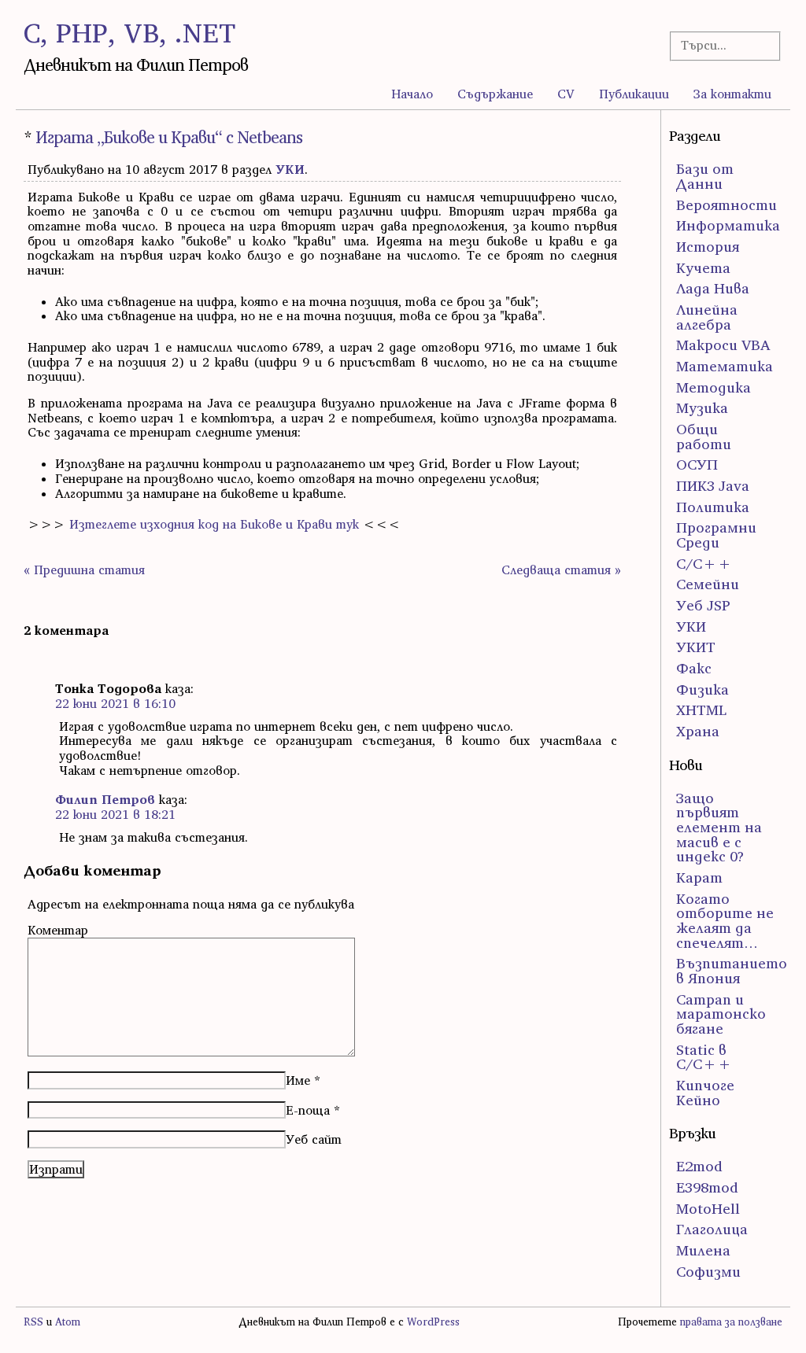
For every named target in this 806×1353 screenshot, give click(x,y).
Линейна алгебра (707, 317)
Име (298, 1080)
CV (566, 93)
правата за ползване (731, 1322)
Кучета (703, 268)
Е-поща (308, 1110)
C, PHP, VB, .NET (129, 33)
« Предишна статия (84, 569)
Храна (697, 731)
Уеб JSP (703, 605)
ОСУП (697, 464)
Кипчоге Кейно (705, 1092)
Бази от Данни (705, 176)
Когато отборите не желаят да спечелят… (725, 921)
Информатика (728, 225)
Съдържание (495, 93)
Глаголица (712, 1229)
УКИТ (695, 647)
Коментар (58, 930)
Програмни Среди (716, 534)
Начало (412, 93)
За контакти (732, 93)
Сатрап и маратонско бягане (721, 1014)
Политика (712, 507)
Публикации (634, 93)
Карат (699, 877)
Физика (702, 689)
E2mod (699, 1166)
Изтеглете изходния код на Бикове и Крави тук (214, 524)
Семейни (707, 584)
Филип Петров (105, 799)
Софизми (708, 1272)
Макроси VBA (723, 345)
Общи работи (703, 436)
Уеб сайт (314, 1139)
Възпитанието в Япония (731, 970)
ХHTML (701, 710)
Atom (67, 1322)
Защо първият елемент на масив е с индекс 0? (719, 827)
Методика (713, 387)
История (707, 247)
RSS (33, 1322)
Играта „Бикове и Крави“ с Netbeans (168, 137)
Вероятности (726, 205)
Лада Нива (712, 288)
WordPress (433, 1322)
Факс (694, 668)
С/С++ (704, 564)
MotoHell (708, 1209)
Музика (702, 408)
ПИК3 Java (712, 486)
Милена (703, 1250)
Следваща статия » (561, 569)
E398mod (707, 1187)
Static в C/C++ (704, 1057)
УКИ (290, 169)
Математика (724, 366)
